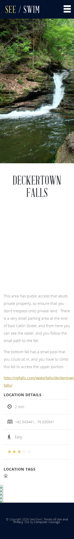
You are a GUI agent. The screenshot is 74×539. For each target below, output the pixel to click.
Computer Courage (47, 522)
